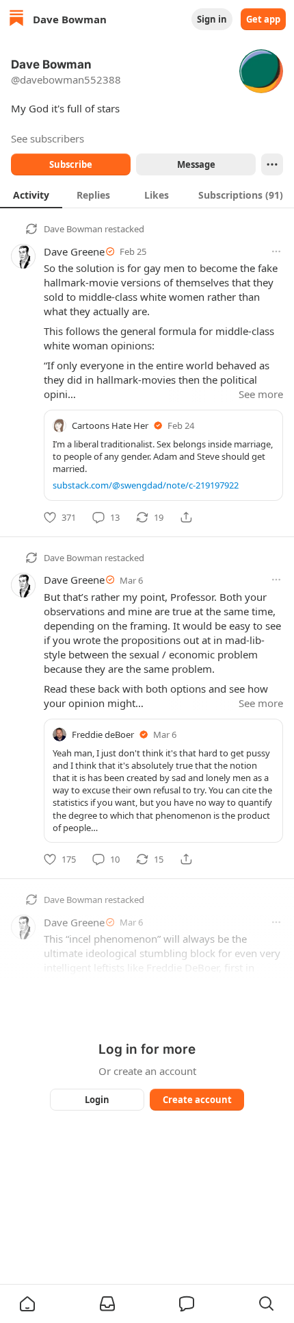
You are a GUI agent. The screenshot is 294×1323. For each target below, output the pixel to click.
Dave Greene (74, 251)
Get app (263, 19)
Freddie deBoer (103, 734)
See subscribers (47, 138)
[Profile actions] (272, 164)
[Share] (186, 517)
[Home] (16, 19)
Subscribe (70, 164)
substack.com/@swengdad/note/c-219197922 (146, 485)
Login (97, 1099)
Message (196, 164)
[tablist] (147, 194)
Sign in (212, 19)
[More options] (276, 251)
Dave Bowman (73, 229)
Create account (197, 1099)
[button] (27, 1304)
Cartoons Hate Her (110, 425)
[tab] (31, 194)
